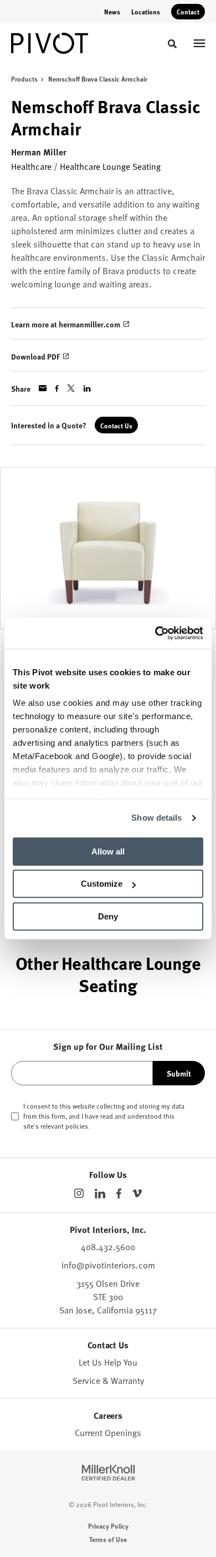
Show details (156, 817)
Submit (179, 1073)
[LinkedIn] (100, 1194)
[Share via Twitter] (71, 388)
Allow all (108, 851)
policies (76, 1126)
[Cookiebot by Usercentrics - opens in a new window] (155, 633)
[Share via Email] (43, 388)
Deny (108, 916)
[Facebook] (118, 1194)
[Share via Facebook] (57, 388)
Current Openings (108, 1432)
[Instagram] (79, 1193)
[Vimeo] (137, 1193)
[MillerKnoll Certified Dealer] (108, 1472)
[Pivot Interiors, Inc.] (50, 43)
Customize (101, 883)
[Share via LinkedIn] (87, 388)
